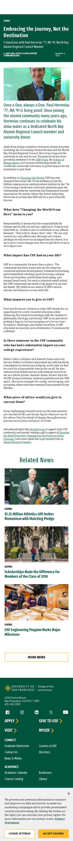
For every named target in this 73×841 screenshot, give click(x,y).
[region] (36, 815)
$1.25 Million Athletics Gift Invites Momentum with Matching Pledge (29, 516)
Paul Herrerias (37, 429)
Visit (9, 730)
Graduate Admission (17, 746)
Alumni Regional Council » (18, 442)
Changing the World (32, 177)
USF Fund (42, 159)
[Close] (69, 793)
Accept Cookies (53, 833)
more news (36, 657)
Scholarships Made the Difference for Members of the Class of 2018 (32, 574)
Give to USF (48, 721)
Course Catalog (14, 779)
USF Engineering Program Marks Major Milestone (32, 632)
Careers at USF (48, 746)
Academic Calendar (16, 773)
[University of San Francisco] (20, 690)
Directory (44, 752)
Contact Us (11, 752)
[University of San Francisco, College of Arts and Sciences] (51, 690)
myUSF (44, 730)
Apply (10, 721)
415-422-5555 (13, 704)
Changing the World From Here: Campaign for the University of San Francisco (36, 436)
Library (43, 779)
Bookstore (45, 773)
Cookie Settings (19, 833)
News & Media (13, 758)
